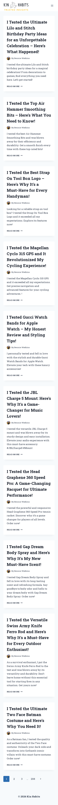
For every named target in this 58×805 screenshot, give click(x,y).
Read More (15, 86)
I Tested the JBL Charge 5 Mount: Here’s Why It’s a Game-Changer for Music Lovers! (29, 404)
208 (33, 778)
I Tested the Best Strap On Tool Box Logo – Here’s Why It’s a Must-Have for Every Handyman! (28, 184)
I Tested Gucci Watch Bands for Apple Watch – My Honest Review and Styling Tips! (27, 329)
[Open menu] (52, 5)
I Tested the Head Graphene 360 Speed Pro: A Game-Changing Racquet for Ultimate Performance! (29, 483)
